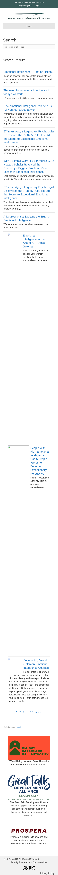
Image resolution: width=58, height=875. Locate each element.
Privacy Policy (47, 873)
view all (18, 727)
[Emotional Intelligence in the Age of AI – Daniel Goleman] (14, 338)
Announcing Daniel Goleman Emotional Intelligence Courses (36, 664)
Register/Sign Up (25, 6)
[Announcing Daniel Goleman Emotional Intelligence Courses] (15, 665)
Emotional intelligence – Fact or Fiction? (28, 71)
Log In (37, 6)
